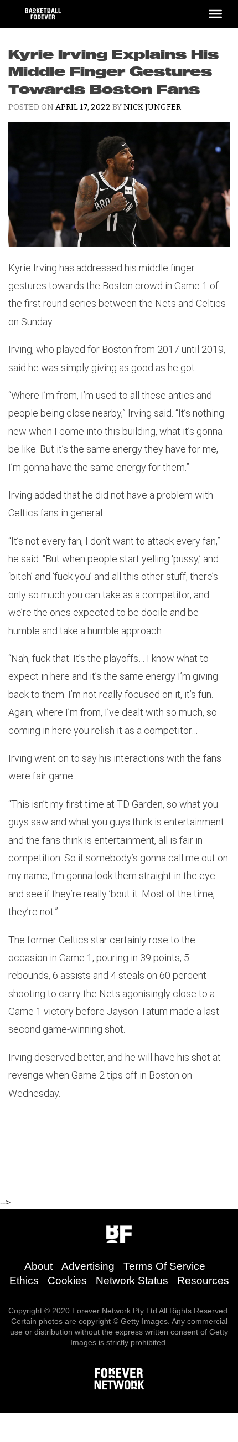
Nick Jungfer (152, 107)
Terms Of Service (164, 1266)
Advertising (88, 1266)
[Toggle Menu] (215, 14)
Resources (203, 1280)
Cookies (67, 1280)
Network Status (132, 1280)
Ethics (24, 1280)
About (38, 1266)
